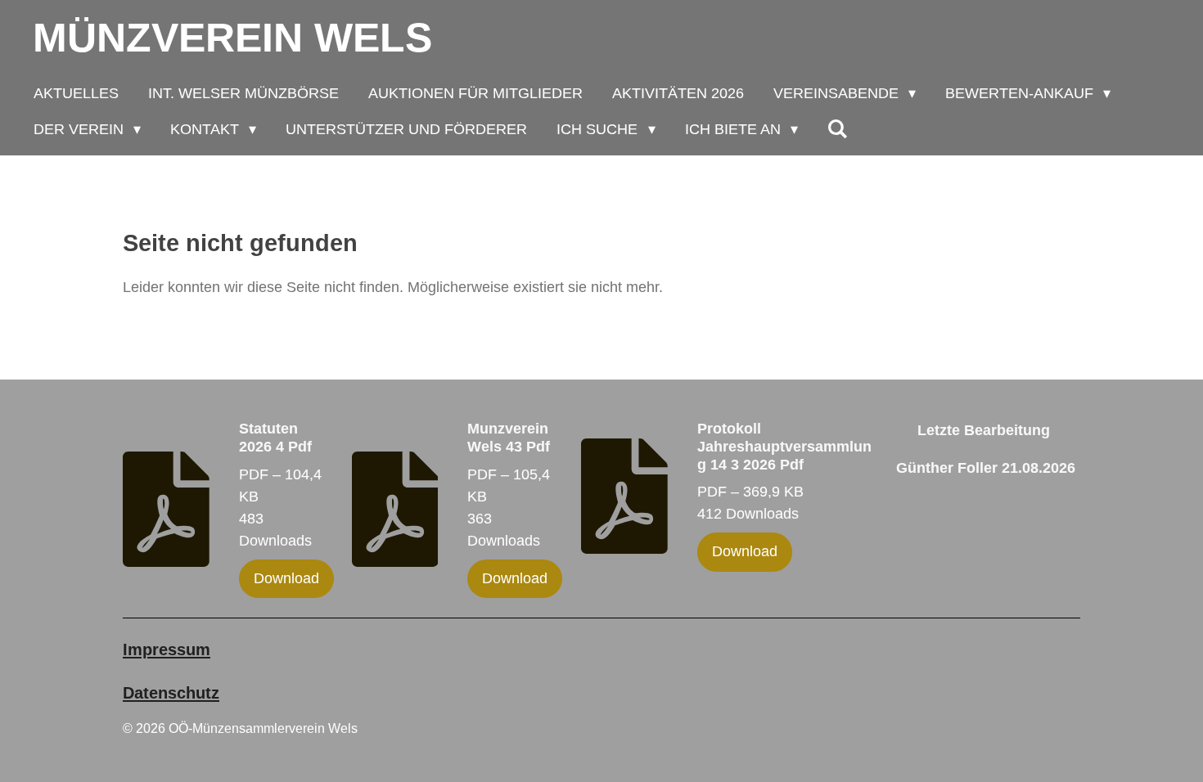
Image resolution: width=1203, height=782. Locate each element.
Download (286, 578)
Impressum (166, 649)
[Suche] (837, 129)
